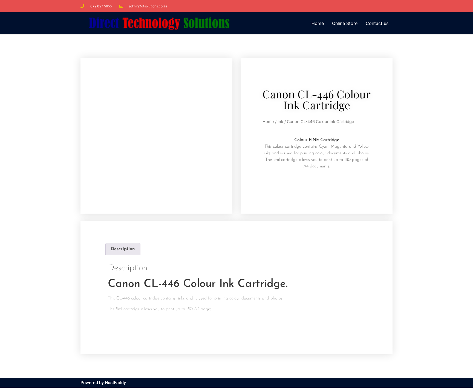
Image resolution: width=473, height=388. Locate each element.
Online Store (344, 23)
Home (318, 23)
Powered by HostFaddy (103, 382)
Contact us (377, 23)
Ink (280, 121)
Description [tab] (123, 249)
